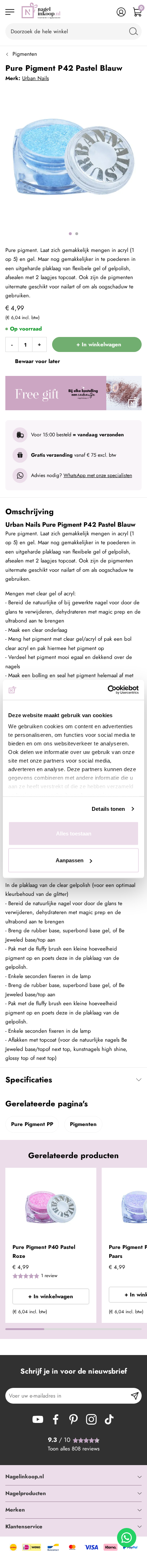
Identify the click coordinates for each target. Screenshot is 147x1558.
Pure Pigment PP (32, 1124)
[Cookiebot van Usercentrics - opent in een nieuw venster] (107, 690)
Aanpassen (69, 860)
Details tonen (108, 809)
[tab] (73, 1477)
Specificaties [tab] (28, 1079)
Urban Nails (35, 78)
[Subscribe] (134, 1396)
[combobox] (73, 31)
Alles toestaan (73, 833)
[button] (88, 1178)
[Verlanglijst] (105, 12)
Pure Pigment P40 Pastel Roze (43, 1251)
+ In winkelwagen (50, 1296)
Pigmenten (24, 54)
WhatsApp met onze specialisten (98, 475)
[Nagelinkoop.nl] (41, 12)
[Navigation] (9, 12)
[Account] (121, 12)
